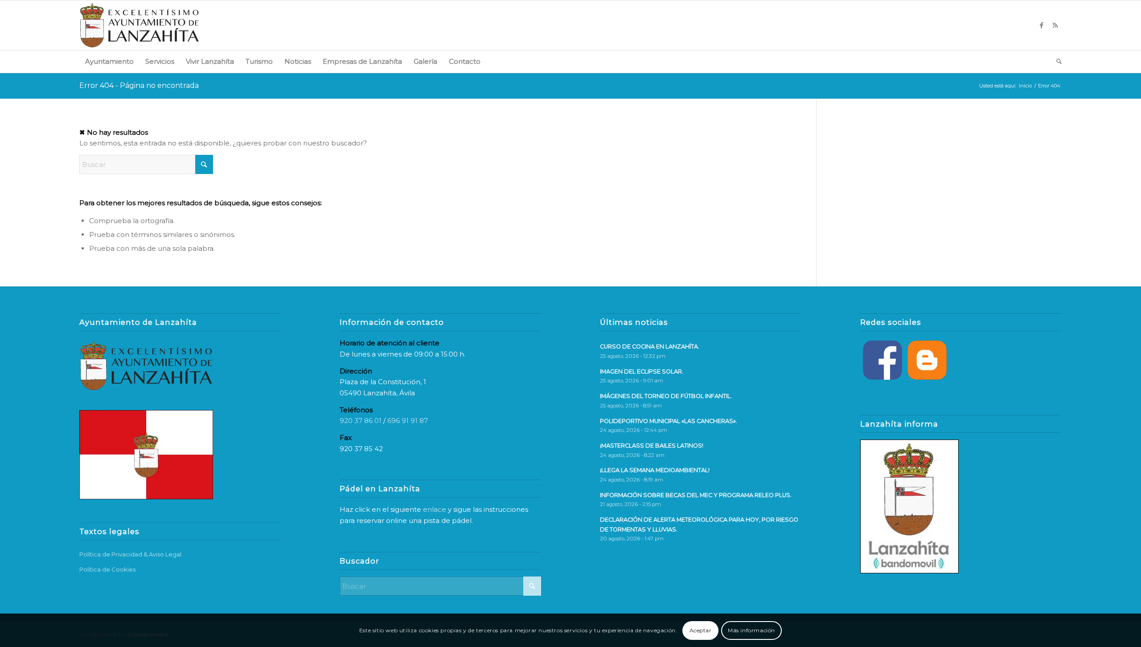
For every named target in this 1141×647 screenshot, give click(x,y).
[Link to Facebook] (1041, 25)
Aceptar (701, 629)
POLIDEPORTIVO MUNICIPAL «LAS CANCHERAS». (668, 421)
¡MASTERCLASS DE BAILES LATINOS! (651, 445)
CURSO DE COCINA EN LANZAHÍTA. (649, 346)
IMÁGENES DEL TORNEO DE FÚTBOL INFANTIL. (666, 396)
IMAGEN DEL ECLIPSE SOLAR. (641, 371)
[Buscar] (1056, 61)
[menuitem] (109, 61)
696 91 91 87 (407, 420)
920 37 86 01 (361, 420)
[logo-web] (139, 25)
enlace (434, 509)
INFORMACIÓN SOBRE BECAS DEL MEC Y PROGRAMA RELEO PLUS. (696, 495)
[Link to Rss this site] (1055, 25)
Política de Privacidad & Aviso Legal (130, 554)
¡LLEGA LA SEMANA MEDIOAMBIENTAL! (655, 470)
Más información (751, 629)
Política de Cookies (107, 569)
